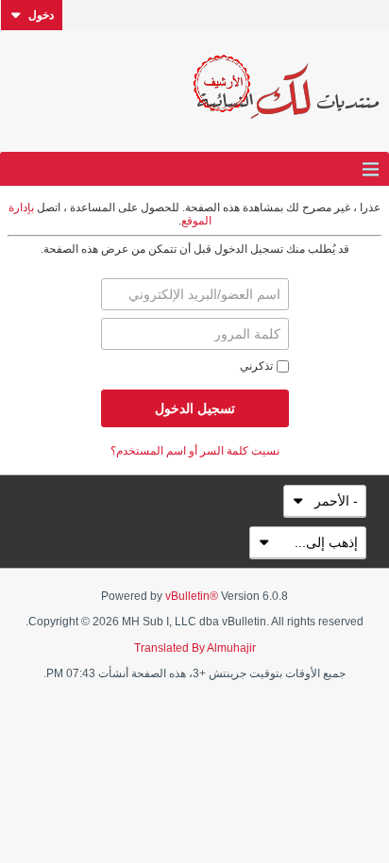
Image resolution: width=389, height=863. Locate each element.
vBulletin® (191, 596)
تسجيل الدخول (195, 408)
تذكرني (256, 366)
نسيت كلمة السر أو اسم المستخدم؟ (194, 450)
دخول (41, 15)
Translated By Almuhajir (195, 648)
